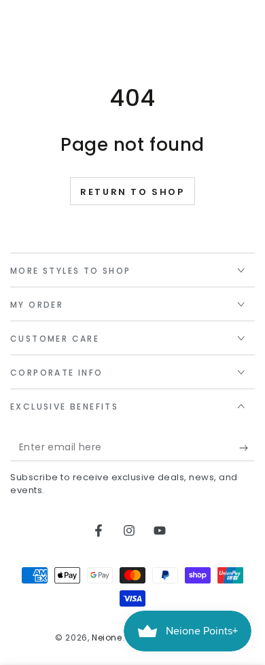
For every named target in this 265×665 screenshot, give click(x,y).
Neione (107, 637)
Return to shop (132, 191)
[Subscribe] (247, 448)
